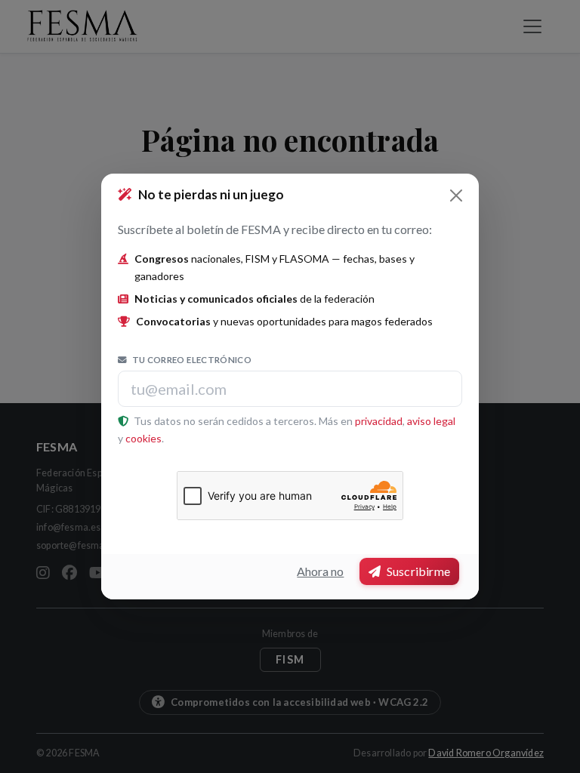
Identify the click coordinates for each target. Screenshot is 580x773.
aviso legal (431, 420)
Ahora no (320, 571)
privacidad (379, 420)
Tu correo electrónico (190, 360)
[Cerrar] (456, 195)
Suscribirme (417, 571)
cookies (143, 438)
